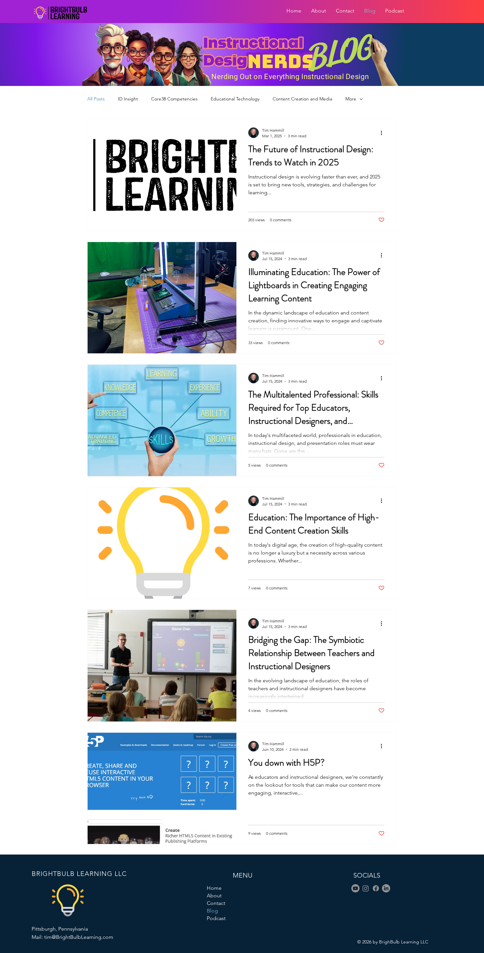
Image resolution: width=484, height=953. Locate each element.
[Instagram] (366, 888)
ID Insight (128, 99)
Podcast (216, 918)
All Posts (96, 99)
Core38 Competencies (174, 99)
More (350, 99)
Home (214, 888)
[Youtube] (355, 888)
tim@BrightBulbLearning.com (78, 937)
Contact (216, 903)
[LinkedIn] (386, 888)
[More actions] (384, 133)
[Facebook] (376, 888)
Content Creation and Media (302, 99)
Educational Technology (235, 99)
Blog (212, 911)
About (214, 895)
